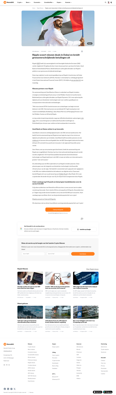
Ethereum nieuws (32, 360)
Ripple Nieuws (40, 8)
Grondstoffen (48, 2)
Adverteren (104, 346)
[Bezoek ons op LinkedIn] (8, 389)
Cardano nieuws (32, 365)
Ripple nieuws (31, 362)
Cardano (79, 357)
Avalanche (79, 373)
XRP (38, 63)
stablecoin (35, 140)
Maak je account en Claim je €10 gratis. (44, 199)
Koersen (67, 2)
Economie (37, 2)
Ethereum (79, 352)
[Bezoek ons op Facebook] (5, 389)
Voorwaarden (104, 371)
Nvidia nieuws (31, 370)
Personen (54, 358)
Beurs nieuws (31, 349)
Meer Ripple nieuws (92, 269)
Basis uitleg (55, 365)
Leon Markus (47, 297)
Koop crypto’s (55, 346)
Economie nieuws (32, 352)
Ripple (89, 43)
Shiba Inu (79, 365)
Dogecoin (79, 360)
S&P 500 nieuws (32, 375)
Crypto (19, 2)
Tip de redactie (105, 349)
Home (33, 8)
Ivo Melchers (75, 331)
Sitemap (31, 392)
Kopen (59, 2)
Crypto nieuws (31, 346)
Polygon (79, 368)
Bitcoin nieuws (31, 357)
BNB (78, 375)
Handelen (54, 368)
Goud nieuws (31, 381)
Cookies (103, 373)
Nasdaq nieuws (32, 378)
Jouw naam (26, 253)
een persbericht (76, 80)
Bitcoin (78, 349)
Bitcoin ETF (55, 376)
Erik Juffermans (35, 51)
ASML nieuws (31, 368)
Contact (103, 360)
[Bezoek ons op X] (14, 389)
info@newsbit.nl (8, 351)
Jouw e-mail (51, 253)
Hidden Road (63, 174)
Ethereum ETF (56, 379)
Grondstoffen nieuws (33, 354)
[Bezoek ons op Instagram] (11, 389)
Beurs (27, 2)
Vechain (79, 370)
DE (4, 364)
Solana (78, 362)
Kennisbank (55, 363)
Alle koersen (80, 346)
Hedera (78, 378)
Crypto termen (56, 360)
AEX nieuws (31, 373)
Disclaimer (104, 368)
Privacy (103, 365)
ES (9, 364)
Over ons (103, 363)
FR (6, 364)
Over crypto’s (55, 355)
